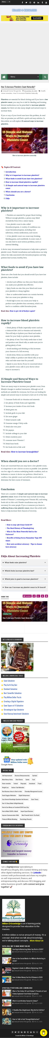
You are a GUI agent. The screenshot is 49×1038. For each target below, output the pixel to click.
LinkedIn (37, 872)
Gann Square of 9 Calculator (13, 705)
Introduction (11, 172)
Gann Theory (34, 799)
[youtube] (46, 3)
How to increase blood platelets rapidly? (22, 182)
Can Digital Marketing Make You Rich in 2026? (27, 949)
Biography (23, 783)
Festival (16, 783)
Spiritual (34, 775)
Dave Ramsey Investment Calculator (16, 713)
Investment (32, 783)
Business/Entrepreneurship (22, 775)
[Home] (3, 76)
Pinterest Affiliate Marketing (9, 819)
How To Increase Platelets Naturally (25, 93)
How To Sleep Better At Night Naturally (12, 803)
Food (33, 779)
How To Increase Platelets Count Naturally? (18, 618)
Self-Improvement (7, 775)
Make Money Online (7, 779)
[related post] (25, 611)
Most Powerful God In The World (30, 815)
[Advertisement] (24, 48)
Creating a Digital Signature (14, 701)
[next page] (37, 625)
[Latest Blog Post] (6, 951)
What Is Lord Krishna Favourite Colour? (25, 1000)
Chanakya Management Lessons (33, 791)
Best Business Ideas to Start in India (12, 791)
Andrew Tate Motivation (18, 787)
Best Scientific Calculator (13, 693)
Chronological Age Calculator (14, 709)
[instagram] (30, 3)
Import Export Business (27, 811)
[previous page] (12, 625)
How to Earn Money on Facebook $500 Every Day (15, 807)
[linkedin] (38, 3)
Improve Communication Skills (10, 815)
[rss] (34, 1032)
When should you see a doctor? (18, 192)
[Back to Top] (37, 1032)
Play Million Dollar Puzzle (12, 697)
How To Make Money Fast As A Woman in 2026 (27, 977)
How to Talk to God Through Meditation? (26, 1019)
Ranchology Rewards (26, 819)
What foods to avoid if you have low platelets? (24, 179)
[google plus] (38, 596)
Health (43, 91)
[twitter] (26, 3)
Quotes (27, 779)
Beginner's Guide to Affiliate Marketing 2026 (27, 968)
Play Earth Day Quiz (10, 685)
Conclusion (10, 195)
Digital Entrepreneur (24, 795)
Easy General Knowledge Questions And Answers (15, 799)
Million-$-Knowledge (28, 1035)
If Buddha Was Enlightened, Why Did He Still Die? (28, 1010)
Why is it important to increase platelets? (22, 175)
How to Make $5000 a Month (10, 811)
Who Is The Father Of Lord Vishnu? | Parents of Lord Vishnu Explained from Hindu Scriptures (29, 992)
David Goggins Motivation (9, 795)
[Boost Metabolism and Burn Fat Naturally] (24, 20)
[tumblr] (42, 3)
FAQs (8, 198)
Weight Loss (5, 787)
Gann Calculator (9, 680)
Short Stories (19, 779)
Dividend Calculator (10, 689)
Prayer (39, 783)
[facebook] (22, 3)
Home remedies (6, 93)
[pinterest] (34, 3)
